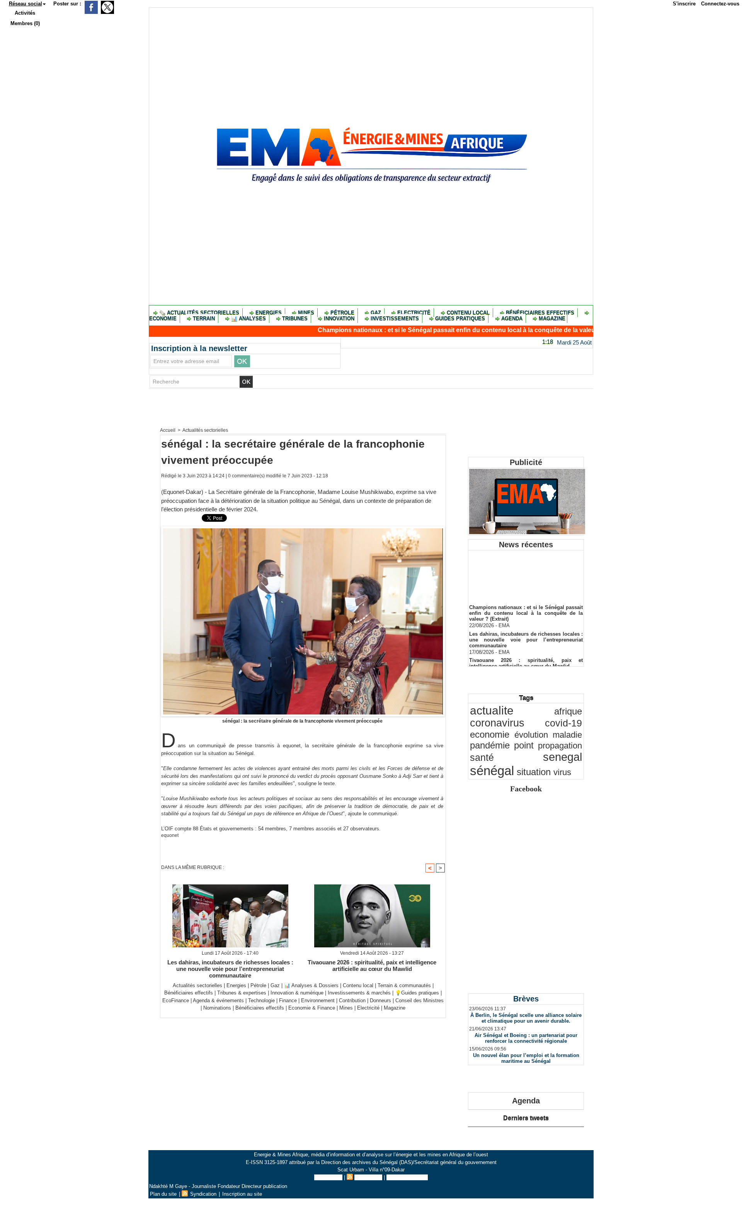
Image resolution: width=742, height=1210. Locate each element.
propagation (560, 745)
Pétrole (342, 313)
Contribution (352, 1000)
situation (534, 772)
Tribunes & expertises (241, 993)
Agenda (512, 318)
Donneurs (380, 1000)
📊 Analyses (248, 318)
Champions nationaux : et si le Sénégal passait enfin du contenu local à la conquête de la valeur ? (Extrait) (432, 330)
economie (489, 734)
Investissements (394, 318)
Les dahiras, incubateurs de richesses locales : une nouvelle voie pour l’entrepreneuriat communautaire (230, 968)
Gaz (376, 313)
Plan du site (328, 1177)
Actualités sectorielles (205, 430)
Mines (306, 313)
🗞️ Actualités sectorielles (199, 313)
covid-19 (563, 723)
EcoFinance (176, 1000)
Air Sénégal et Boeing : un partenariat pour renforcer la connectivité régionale (526, 1038)
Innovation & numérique (297, 993)
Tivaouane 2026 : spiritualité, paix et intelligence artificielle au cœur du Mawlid (372, 965)
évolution (531, 735)
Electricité (414, 313)
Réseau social (25, 4)
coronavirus (497, 723)
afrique (568, 711)
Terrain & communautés (404, 985)
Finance (288, 1000)
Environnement (318, 1000)
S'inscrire (684, 4)
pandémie (490, 745)
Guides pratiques (460, 318)
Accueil (167, 430)
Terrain (203, 318)
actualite (492, 710)
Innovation (339, 318)
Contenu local (468, 313)
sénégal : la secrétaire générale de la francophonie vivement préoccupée (302, 721)
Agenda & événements (218, 1000)
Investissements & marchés (359, 993)
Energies (268, 313)
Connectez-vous (720, 4)
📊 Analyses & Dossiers (311, 985)
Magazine (551, 318)
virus (562, 772)
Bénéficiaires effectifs (540, 313)
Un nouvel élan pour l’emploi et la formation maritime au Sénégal (526, 1058)
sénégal (492, 771)
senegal (562, 757)
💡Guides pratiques (417, 993)
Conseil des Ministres (419, 1000)
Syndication (368, 1177)
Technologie (261, 1000)
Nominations (217, 1008)
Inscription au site (407, 1177)
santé (482, 757)
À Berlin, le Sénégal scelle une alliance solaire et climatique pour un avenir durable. (526, 1018)
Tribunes (295, 318)
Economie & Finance (311, 1008)
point (524, 745)
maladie (567, 735)
